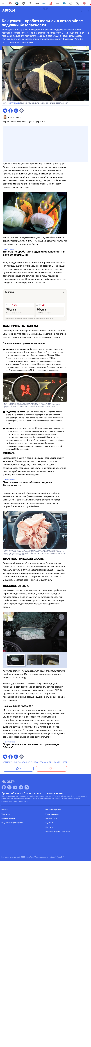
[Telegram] (21, 787)
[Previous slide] (8, 633)
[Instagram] (27, 787)
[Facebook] (4, 787)
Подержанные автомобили (12, 823)
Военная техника (8, 818)
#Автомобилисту (23, 762)
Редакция (49, 823)
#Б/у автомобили (43, 762)
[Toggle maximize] (61, 617)
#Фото (57, 762)
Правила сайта (51, 818)
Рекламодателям (52, 814)
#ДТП (65, 762)
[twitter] (16, 110)
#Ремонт (7, 762)
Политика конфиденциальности (58, 832)
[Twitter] (9, 787)
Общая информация (53, 810)
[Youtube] (15, 787)
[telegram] (5, 110)
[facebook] (10, 110)
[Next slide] (61, 633)
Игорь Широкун (15, 117)
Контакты (49, 827)
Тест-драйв (6, 814)
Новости (5, 810)
